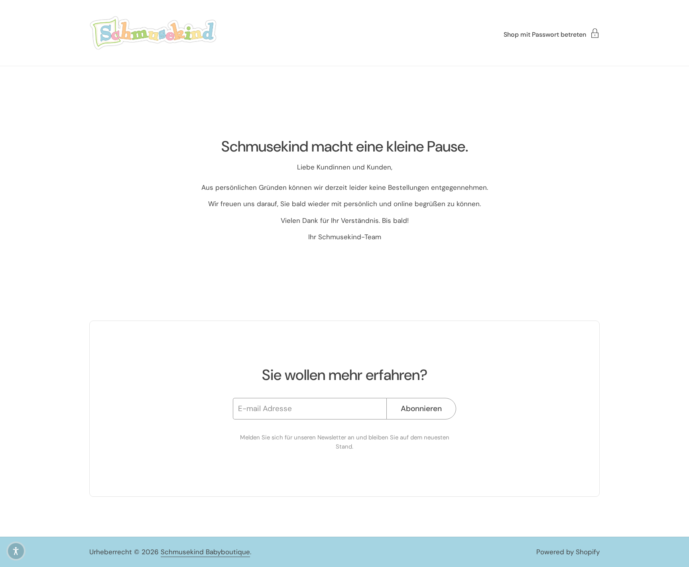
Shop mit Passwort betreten (545, 34)
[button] (16, 551)
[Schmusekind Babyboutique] (153, 33)
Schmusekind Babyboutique (205, 551)
